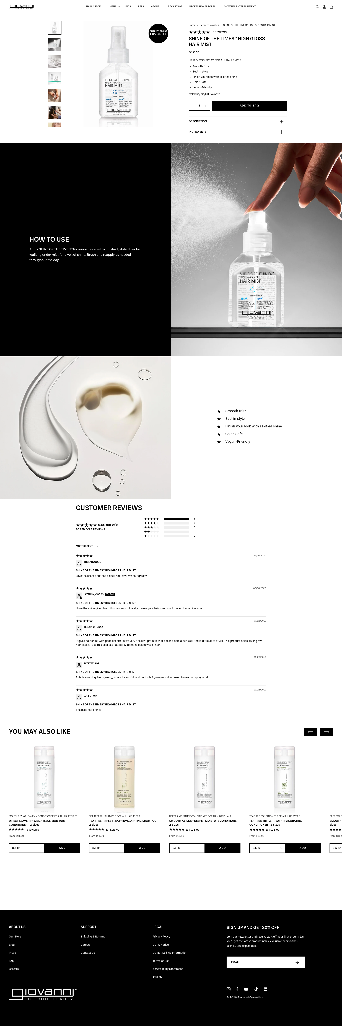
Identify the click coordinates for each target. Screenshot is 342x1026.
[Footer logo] (43, 994)
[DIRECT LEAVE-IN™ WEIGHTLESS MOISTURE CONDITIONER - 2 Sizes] (44, 777)
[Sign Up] (297, 962)
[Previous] (310, 732)
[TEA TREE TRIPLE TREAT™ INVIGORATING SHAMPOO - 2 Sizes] (124, 777)
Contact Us (88, 953)
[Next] (326, 732)
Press (12, 953)
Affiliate (158, 977)
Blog (12, 945)
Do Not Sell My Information (170, 953)
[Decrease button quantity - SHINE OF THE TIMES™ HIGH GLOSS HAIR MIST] (193, 106)
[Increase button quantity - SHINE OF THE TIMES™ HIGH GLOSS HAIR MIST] (206, 106)
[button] (200, 32)
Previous (65, 73)
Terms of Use (161, 961)
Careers (14, 969)
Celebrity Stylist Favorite (204, 94)
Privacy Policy (161, 936)
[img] (84, 556)
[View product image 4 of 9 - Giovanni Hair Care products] (54, 78)
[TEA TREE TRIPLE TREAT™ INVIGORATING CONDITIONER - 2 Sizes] (285, 777)
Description (198, 121)
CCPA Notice (161, 945)
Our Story (15, 936)
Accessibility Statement (168, 969)
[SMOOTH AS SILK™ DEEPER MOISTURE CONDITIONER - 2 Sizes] (204, 777)
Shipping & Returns (93, 936)
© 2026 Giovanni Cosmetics (245, 997)
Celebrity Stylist (158, 33)
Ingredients (197, 132)
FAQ (11, 961)
